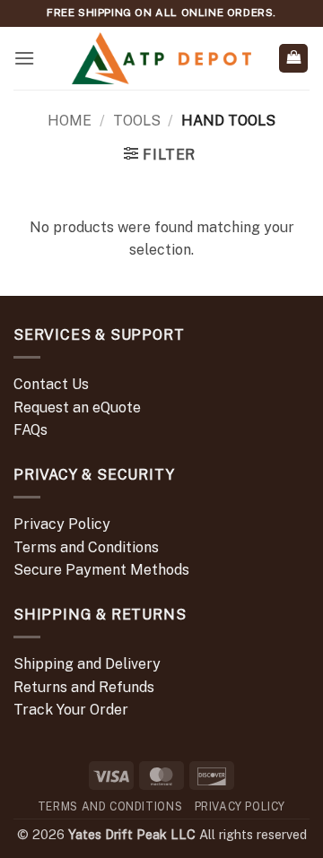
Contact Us (51, 384)
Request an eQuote (77, 407)
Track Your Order (70, 709)
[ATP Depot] (161, 58)
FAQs (30, 429)
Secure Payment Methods (101, 569)
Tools (137, 120)
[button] (24, 58)
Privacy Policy (61, 524)
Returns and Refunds (83, 687)
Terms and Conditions (86, 547)
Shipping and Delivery (87, 663)
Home (70, 120)
